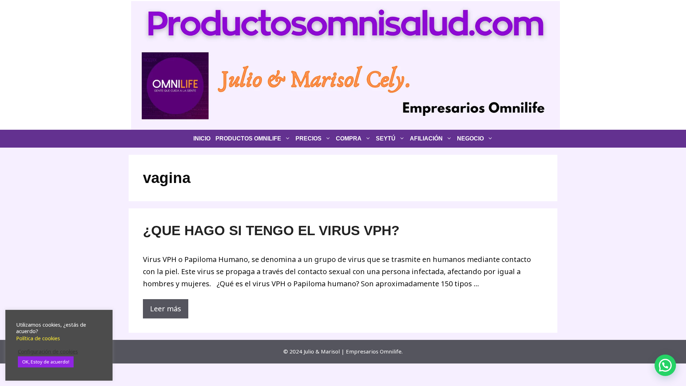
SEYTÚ (386, 138)
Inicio (201, 138)
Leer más (165, 308)
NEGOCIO (470, 138)
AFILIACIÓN (426, 138)
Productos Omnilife (248, 138)
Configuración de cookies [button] (48, 351)
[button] (665, 365)
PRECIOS (308, 138)
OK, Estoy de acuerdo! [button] (45, 361)
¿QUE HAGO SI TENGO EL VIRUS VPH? (271, 230)
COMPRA (349, 138)
